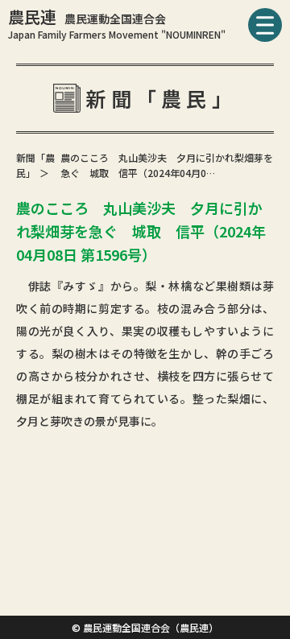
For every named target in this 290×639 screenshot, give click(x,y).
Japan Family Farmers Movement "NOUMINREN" (117, 34)
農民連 (87, 16)
